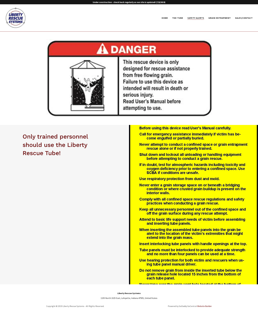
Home (165, 18)
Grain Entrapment (219, 18)
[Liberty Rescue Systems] (15, 17)
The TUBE (177, 18)
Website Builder (204, 306)
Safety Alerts (195, 18)
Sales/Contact (244, 18)
